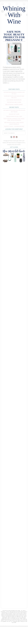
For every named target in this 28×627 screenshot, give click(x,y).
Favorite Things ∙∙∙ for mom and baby (14, 126)
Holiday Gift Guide (14, 114)
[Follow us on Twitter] (11, 137)
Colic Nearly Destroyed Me (14, 100)
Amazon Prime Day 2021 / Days (14, 116)
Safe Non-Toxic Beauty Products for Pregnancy (14, 35)
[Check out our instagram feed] (17, 137)
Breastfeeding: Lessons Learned (14, 104)
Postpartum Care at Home (14, 102)
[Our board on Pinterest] (14, 137)
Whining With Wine (14, 15)
